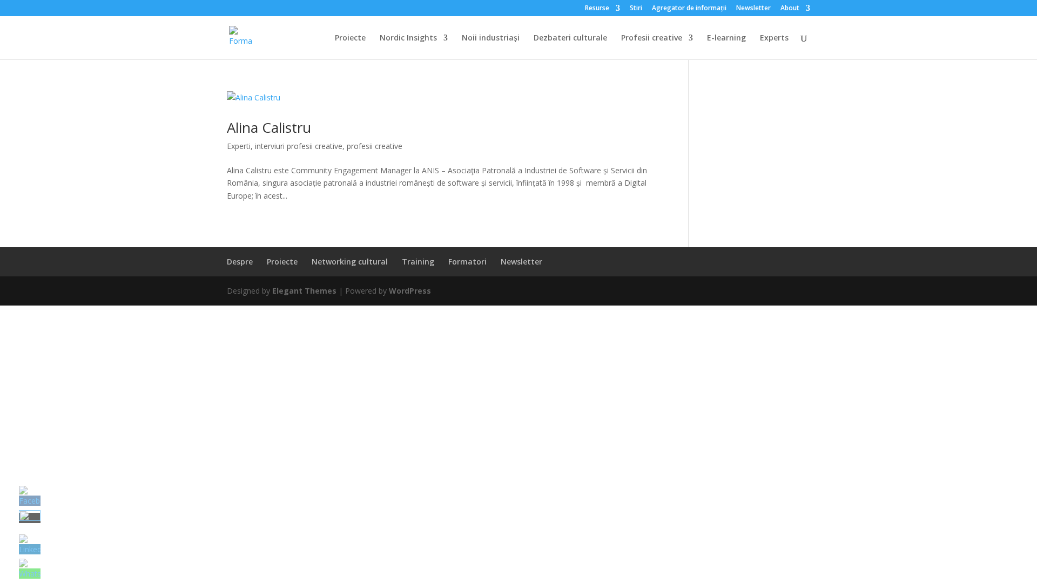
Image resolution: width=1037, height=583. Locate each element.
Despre (240, 261)
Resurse (597, 8)
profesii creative (374, 146)
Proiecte (350, 38)
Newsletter (753, 8)
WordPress (410, 291)
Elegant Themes (304, 291)
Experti (239, 146)
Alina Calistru (269, 127)
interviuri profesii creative (298, 146)
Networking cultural (350, 261)
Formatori (467, 261)
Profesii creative (651, 38)
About (789, 8)
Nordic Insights (408, 38)
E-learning (726, 38)
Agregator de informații (689, 8)
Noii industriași (491, 38)
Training (418, 261)
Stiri (636, 8)
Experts (774, 38)
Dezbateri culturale (570, 38)
